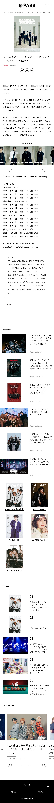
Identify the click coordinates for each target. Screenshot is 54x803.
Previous (10, 170)
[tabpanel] (27, 737)
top (48, 786)
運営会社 (13, 792)
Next (44, 170)
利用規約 (40, 792)
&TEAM (9, 304)
